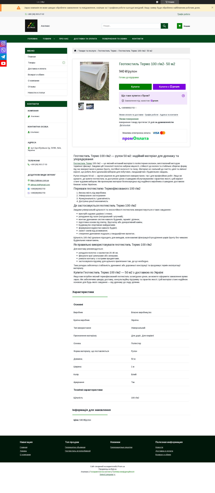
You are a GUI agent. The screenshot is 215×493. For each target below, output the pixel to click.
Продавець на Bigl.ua (107, 469)
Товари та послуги (87, 51)
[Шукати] (164, 26)
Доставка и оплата (37, 68)
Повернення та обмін (114, 39)
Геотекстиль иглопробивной (78, 451)
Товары (31, 62)
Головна (32, 39)
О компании (33, 80)
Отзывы (32, 86)
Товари (47, 39)
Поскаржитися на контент (100, 472)
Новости (159, 447)
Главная (32, 56)
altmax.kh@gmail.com (40, 185)
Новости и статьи (36, 92)
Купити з (164, 86)
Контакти (137, 39)
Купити (135, 86)
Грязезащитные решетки (121, 447)
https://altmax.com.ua (39, 180)
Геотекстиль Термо (107, 51)
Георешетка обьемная (75, 447)
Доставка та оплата (85, 39)
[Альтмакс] (31, 31)
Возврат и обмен (36, 74)
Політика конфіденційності (123, 472)
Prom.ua (121, 466)
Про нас (63, 39)
